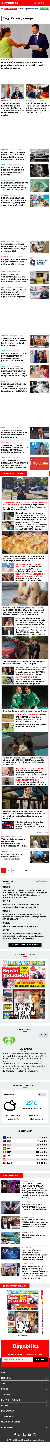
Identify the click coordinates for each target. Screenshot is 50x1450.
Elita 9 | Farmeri (10, 1400)
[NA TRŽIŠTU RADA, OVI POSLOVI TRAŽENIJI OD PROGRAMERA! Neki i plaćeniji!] (39, 170)
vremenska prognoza (25, 1085)
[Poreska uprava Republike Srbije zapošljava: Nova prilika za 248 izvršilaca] (39, 262)
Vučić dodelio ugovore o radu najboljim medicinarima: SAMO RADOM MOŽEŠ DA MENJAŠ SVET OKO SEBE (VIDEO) (14, 842)
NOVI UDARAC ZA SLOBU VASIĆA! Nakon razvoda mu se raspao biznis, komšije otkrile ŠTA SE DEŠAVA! (24, 916)
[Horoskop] (42, 3)
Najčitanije (41, 881)
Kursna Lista (25, 1131)
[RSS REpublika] (30, 1435)
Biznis (4, 1405)
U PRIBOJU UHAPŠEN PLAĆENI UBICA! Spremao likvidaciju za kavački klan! (20, 906)
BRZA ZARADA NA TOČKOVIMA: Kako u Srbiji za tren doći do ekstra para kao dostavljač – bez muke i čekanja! (14, 278)
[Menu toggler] (47, 3)
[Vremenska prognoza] (39, 3)
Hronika (24, 1202)
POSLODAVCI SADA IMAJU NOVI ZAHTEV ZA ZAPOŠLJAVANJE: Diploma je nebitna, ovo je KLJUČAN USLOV (14, 387)
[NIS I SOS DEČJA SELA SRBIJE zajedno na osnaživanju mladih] (39, 857)
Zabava (5, 1394)
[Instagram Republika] (34, 1435)
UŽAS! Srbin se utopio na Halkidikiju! (20, 926)
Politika (4, 287)
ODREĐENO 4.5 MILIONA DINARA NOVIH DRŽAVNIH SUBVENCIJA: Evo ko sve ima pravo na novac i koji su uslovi (14, 372)
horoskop (25, 1029)
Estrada (24, 1181)
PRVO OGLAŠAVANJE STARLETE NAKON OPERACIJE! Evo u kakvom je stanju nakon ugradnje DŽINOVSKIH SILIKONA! (23, 936)
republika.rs (22, 1440)
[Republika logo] (10, 3)
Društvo (5, 60)
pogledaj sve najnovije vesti (25, 944)
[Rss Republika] (24, 1435)
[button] (41, 1035)
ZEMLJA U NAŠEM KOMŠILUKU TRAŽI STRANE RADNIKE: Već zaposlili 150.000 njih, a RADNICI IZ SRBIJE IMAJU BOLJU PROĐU (14, 464)
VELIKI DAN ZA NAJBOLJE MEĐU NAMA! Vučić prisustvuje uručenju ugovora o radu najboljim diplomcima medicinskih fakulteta (13, 293)
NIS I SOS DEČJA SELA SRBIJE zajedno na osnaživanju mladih (11, 856)
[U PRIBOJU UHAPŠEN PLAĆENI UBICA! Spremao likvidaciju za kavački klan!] (10, 1207)
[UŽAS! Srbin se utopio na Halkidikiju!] (10, 1238)
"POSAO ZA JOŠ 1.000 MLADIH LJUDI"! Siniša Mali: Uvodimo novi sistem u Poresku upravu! (14, 433)
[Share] (3, 27)
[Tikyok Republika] (20, 1435)
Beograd (4, 195)
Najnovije (7, 881)
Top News (7, 1416)
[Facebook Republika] (15, 1435)
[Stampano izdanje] (25, 990)
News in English (10, 1422)
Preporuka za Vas (13, 473)
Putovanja (7, 1411)
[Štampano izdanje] (23, 1312)
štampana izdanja (16, 1286)
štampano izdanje (25, 954)
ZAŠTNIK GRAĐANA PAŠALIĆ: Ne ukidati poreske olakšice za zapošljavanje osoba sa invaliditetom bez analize (12, 109)
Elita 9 (24, 1247)
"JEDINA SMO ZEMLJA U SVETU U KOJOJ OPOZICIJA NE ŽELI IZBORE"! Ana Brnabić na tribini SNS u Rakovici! (14, 448)
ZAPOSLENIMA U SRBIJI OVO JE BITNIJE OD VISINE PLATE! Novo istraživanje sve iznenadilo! (14, 247)
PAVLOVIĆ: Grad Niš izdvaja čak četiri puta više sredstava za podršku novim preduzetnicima (23, 65)
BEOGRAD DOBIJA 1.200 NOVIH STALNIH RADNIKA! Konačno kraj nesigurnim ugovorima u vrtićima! (13, 201)
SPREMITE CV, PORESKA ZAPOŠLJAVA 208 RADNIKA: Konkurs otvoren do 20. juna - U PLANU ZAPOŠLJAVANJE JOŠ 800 (14, 341)
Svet (4, 1383)
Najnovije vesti (11, 1175)
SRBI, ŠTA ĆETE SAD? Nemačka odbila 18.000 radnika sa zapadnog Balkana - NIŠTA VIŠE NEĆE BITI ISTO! (37, 108)
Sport (4, 1389)
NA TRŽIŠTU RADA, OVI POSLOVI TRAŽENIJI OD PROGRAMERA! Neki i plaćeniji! (12, 171)
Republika (7, 1427)
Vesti (20, 9)
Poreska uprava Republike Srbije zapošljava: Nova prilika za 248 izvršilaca (14, 261)
